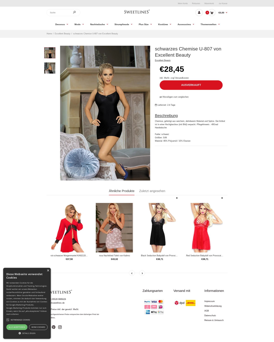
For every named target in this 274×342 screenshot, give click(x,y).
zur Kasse (223, 3)
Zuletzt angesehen (152, 191)
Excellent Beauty (163, 60)
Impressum (209, 301)
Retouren (196, 3)
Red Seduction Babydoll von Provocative (205, 255)
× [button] (48, 270)
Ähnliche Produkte (121, 191)
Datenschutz (210, 315)
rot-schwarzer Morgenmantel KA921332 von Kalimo (74, 255)
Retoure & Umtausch (214, 320)
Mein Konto (183, 3)
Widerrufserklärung (213, 306)
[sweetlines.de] (137, 13)
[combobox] (63, 12)
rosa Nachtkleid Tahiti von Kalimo (114, 255)
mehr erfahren (12, 314)
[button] (27, 333)
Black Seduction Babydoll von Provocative (160, 255)
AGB (206, 311)
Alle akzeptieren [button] (17, 327)
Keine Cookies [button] (38, 327)
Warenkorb (209, 3)
